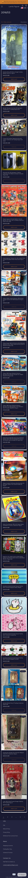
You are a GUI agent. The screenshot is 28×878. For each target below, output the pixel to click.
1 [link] (3, 817)
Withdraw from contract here (10, 835)
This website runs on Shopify (17, 877)
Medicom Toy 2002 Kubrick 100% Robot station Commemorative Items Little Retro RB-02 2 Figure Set (14, 558)
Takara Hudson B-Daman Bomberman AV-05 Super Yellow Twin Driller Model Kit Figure (14, 484)
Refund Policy (6, 828)
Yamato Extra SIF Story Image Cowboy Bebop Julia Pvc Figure (13, 72)
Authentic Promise (7, 852)
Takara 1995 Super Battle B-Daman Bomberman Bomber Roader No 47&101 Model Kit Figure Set (13, 374)
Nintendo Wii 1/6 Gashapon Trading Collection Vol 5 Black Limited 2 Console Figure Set (13, 173)
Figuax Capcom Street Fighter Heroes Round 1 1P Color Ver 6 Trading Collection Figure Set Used (13, 220)
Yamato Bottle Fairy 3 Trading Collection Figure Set (13, 704)
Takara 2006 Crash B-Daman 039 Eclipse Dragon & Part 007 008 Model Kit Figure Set (13, 299)
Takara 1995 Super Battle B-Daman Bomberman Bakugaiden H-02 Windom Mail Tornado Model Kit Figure (13, 406)
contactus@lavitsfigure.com (10, 865)
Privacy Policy (6, 832)
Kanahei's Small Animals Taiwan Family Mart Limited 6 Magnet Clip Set (13, 658)
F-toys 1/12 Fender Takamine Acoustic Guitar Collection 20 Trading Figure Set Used (13, 139)
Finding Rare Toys (7, 849)
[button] (2, 6)
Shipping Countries (8, 845)
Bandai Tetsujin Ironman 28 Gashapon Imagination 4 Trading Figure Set (12, 108)
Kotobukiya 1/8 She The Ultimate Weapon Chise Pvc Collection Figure (13, 753)
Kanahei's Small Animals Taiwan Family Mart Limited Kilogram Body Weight (13, 587)
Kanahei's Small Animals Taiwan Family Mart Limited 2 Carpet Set (13, 634)
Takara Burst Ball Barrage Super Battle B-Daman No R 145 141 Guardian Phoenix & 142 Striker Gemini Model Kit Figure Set (13, 439)
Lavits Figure (10, 877)
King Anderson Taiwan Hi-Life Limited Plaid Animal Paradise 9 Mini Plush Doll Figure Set (14, 259)
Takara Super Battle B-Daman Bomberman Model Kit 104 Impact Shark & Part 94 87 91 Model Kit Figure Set (14, 344)
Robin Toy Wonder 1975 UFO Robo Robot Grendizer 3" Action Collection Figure (13, 525)
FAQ (4, 825)
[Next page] (24, 817)
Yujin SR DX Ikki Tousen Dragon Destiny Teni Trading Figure (13, 802)
